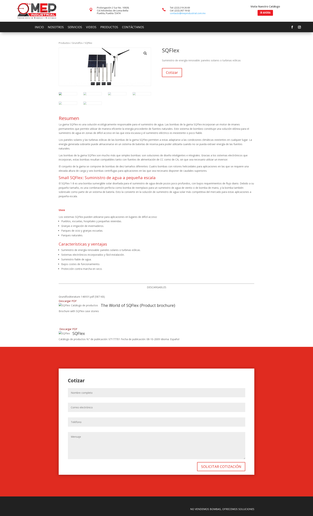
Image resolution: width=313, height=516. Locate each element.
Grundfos (77, 43)
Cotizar (172, 72)
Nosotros (56, 27)
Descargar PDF (68, 301)
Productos (109, 27)
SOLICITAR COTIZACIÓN (221, 466)
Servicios (75, 27)
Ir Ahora (265, 12)
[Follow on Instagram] (299, 27)
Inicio (39, 27)
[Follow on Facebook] (292, 27)
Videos (91, 27)
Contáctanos (133, 27)
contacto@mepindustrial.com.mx (188, 13)
